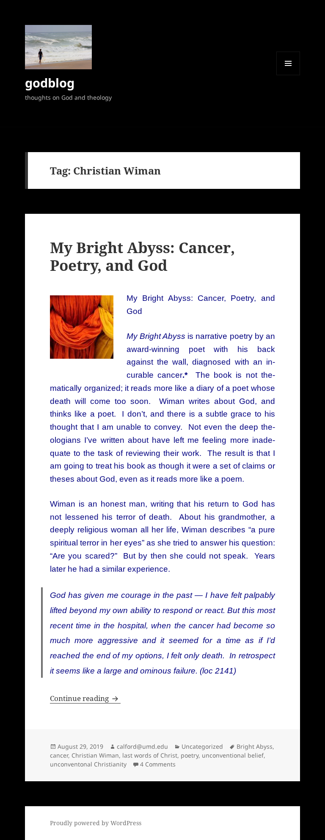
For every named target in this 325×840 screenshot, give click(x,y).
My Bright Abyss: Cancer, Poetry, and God (142, 256)
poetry (189, 755)
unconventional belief (233, 755)
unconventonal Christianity (88, 764)
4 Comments (158, 764)
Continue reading (85, 698)
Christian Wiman (95, 755)
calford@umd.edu (142, 746)
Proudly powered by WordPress (95, 823)
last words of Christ (149, 755)
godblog (49, 82)
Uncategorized (202, 746)
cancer (59, 755)
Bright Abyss (255, 746)
